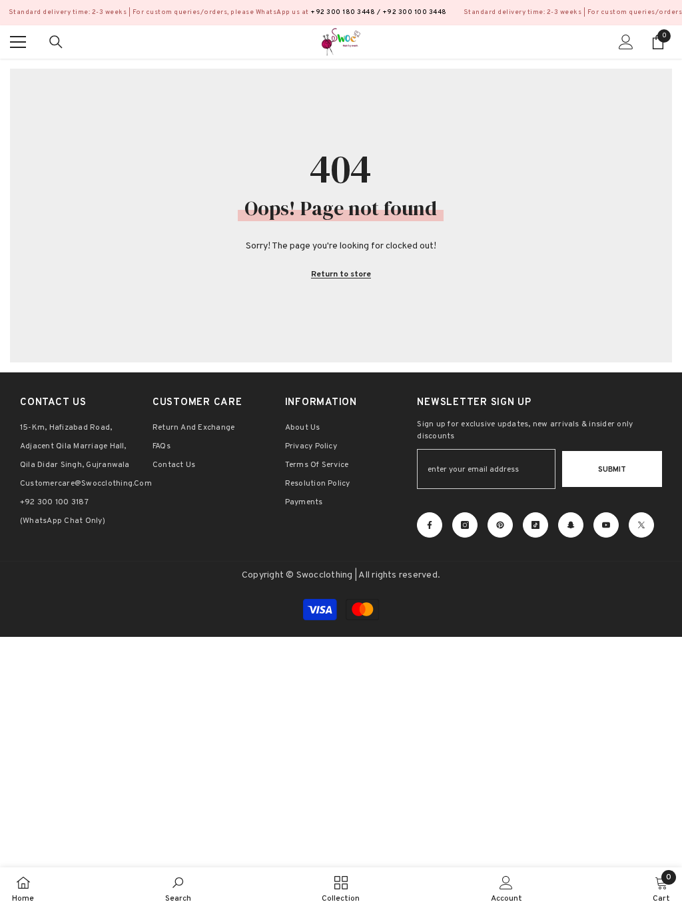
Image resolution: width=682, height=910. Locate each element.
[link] (178, 888)
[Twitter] (641, 525)
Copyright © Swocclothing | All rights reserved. (341, 575)
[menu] (18, 42)
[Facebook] (429, 525)
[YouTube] (606, 525)
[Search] (56, 42)
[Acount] (626, 42)
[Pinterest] (500, 525)
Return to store (341, 274)
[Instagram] (465, 525)
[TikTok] (535, 525)
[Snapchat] (570, 525)
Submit (612, 469)
